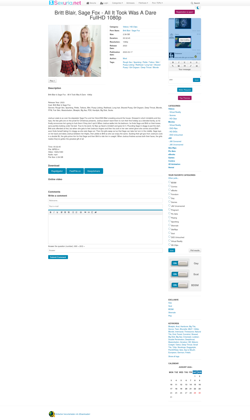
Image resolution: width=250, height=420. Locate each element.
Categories (117, 3)
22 (195, 388)
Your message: (185, 69)
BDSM (171, 309)
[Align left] (61, 212)
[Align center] (65, 212)
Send (196, 80)
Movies (171, 121)
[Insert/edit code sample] (88, 212)
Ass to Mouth (189, 350)
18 (176, 388)
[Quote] (197, 65)
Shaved (194, 334)
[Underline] (57, 212)
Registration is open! (184, 12)
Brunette (183, 329)
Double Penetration (176, 339)
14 (191, 384)
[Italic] (53, 212)
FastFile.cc (75, 171)
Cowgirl (171, 344)
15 (195, 384)
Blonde (156, 67)
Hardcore (184, 326)
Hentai (171, 167)
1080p (196, 329)
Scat (170, 306)
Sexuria (92, 3)
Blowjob (171, 326)
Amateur (183, 342)
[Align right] (68, 212)
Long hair (149, 64)
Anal (177, 326)
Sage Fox (136, 30)
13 (186, 384)
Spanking (137, 62)
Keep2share (94, 171)
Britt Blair (126, 30)
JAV (170, 138)
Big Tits (192, 326)
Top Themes (185, 98)
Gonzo (171, 329)
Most (125, 58)
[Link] (173, 65)
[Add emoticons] (81, 212)
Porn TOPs (157, 3)
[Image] (179, 65)
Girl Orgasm (134, 67)
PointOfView (173, 350)
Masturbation (173, 342)
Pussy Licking (128, 64)
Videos (126, 26)
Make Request (185, 89)
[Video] (185, 65)
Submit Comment (58, 257)
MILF (190, 329)
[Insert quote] (85, 212)
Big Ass (179, 336)
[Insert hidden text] (95, 212)
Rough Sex (127, 62)
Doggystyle (191, 347)
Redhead (139, 64)
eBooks (171, 154)
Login (105, 3)
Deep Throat (146, 67)
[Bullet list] (73, 212)
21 (191, 388)
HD (189, 342)
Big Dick (171, 336)
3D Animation (174, 164)
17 (171, 388)
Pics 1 (52, 80)
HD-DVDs (173, 131)
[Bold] (50, 212)
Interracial (179, 331)
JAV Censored (175, 141)
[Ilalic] (179, 62)
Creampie (187, 336)
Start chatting (184, 40)
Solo (181, 350)
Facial (179, 334)
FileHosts (143, 3)
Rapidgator (57, 171)
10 (171, 384)
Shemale (172, 312)
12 (181, 384)
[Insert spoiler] (92, 212)
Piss (170, 315)
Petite (145, 62)
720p (174, 347)
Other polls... (173, 178)
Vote (172, 250)
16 (200, 384)
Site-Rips (172, 148)
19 (181, 388)
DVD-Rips (173, 128)
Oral (174, 334)
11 (176, 384)
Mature (195, 342)
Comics (171, 161)
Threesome (189, 331)
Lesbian (195, 336)
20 (186, 388)
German (180, 352)
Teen (177, 329)
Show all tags (173, 356)
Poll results (194, 250)
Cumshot (186, 334)
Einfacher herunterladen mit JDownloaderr (72, 414)
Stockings (182, 347)
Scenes (173, 115)
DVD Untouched (176, 134)
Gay (170, 302)
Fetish (187, 352)
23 (200, 388)
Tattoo (151, 62)
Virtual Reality (175, 112)
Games (171, 157)
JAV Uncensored (176, 144)
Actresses (130, 3)
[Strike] (191, 62)
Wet (157, 62)
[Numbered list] (76, 212)
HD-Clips (133, 26)
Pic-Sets (172, 151)
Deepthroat (190, 339)
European (172, 352)
